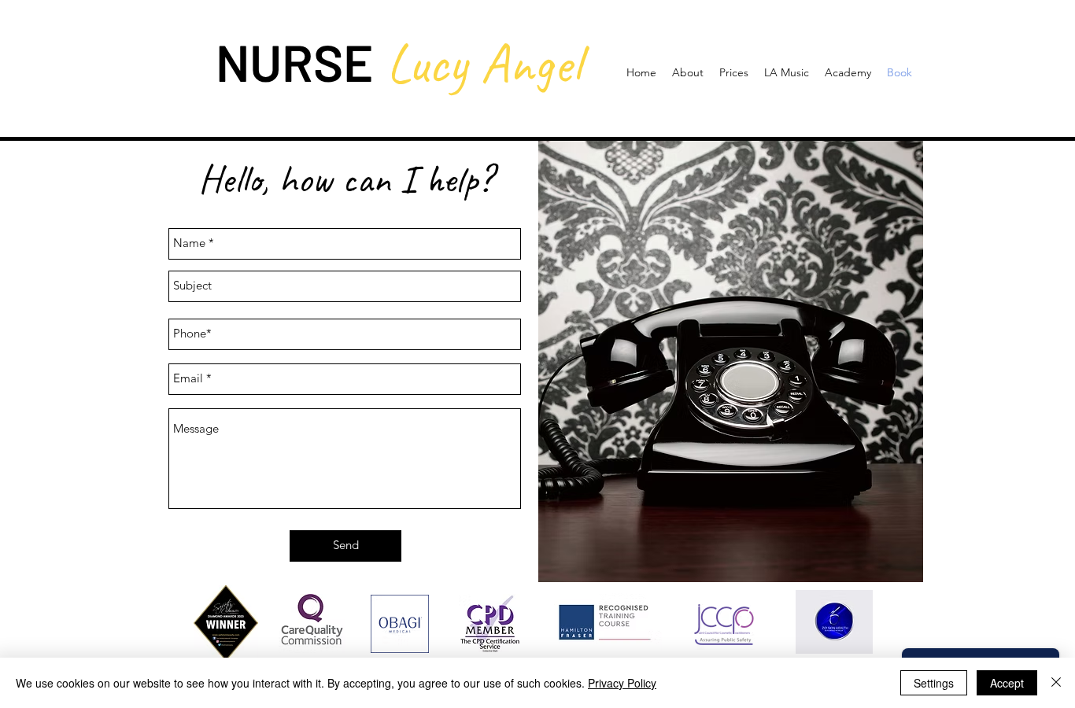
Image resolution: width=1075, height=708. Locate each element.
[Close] (1056, 682)
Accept (1007, 683)
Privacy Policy (622, 683)
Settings (934, 683)
